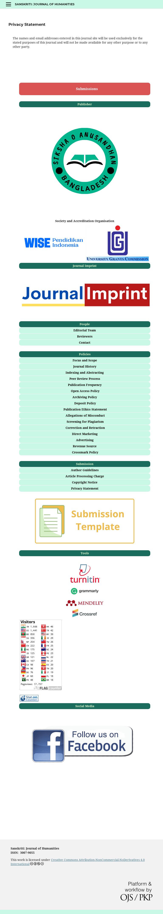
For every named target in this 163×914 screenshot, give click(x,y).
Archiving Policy (84, 397)
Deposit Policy (85, 403)
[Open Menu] (8, 4)
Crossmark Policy (85, 452)
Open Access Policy (85, 391)
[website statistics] (29, 700)
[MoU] (52, 243)
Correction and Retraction (85, 428)
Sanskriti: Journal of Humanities (44, 4)
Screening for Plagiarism (85, 422)
